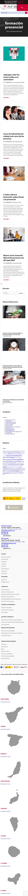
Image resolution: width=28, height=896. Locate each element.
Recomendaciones (9, 429)
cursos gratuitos (17, 459)
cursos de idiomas (18, 457)
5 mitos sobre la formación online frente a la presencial (13, 197)
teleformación (5, 473)
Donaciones (7, 425)
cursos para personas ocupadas (16, 464)
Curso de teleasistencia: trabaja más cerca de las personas (13, 136)
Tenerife (10, 473)
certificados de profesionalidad (13, 452)
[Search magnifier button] (26, 13)
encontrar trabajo (15, 467)
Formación (20, 467)
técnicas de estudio (14, 473)
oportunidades (8, 471)
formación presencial (13, 468)
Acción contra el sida (9, 419)
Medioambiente (8, 428)
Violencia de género (9, 433)
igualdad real (18, 469)
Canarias (5, 452)
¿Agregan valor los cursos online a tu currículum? (11, 77)
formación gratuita (6, 468)
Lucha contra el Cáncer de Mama (12, 426)
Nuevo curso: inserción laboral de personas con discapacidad (13, 258)
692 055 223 (4, 546)
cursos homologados (8, 461)
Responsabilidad (8, 430)
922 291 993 (20, 3)
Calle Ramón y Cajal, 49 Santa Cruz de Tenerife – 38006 (13, 541)
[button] (22, 7)
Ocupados (8, 701)
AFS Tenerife (5, 538)
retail (23, 472)
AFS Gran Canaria (6, 526)
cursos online (17, 461)
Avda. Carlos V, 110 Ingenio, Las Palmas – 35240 (11, 529)
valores (18, 473)
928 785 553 (20, 1)
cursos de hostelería (9, 457)
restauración (20, 472)
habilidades (19, 468)
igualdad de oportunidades (9, 469)
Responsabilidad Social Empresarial (12, 431)
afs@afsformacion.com (8, 530)
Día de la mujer (8, 424)
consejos (9, 453)
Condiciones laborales (9, 422)
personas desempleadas (15, 471)
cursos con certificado (16, 453)
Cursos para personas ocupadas (8, 465)
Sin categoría (8, 432)
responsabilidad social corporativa (12, 472)
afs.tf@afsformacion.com (8, 543)
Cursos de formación (9, 423)
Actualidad (7, 421)
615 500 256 (4, 534)
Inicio (7, 31)
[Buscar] (21, 293)
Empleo (5, 467)
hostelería (23, 468)
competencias (22, 452)
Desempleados (3, 701)
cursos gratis (7, 459)
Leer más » (6, 97)
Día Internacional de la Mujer (18, 465)
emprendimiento (9, 467)
